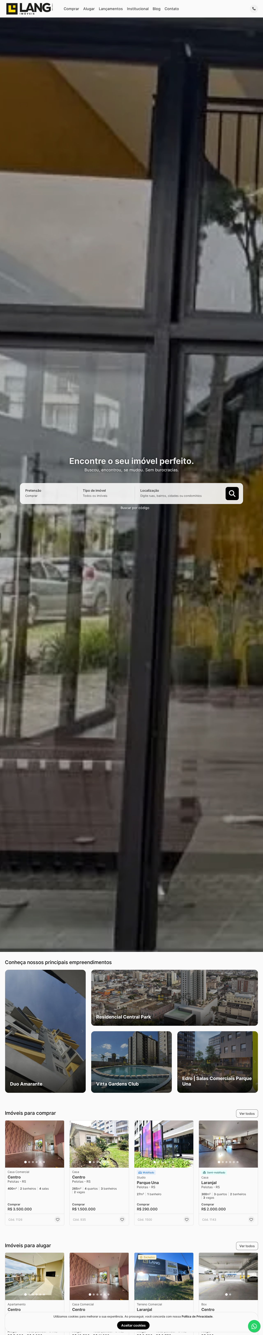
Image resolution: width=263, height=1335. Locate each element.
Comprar (71, 9)
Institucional (138, 9)
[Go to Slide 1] (25, 1162)
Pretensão (33, 490)
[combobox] (38, 495)
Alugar (89, 9)
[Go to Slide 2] (29, 1162)
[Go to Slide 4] (37, 1162)
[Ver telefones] (254, 9)
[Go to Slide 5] (40, 1162)
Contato (172, 9)
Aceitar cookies (133, 1325)
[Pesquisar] (232, 493)
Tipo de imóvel (94, 490)
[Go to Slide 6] (44, 1162)
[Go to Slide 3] (33, 1162)
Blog (156, 9)
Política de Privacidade (197, 1316)
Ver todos (247, 1113)
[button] (45, 1031)
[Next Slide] (82, 1031)
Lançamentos (111, 9)
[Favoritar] (57, 1219)
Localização (149, 490)
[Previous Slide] (8, 1031)
